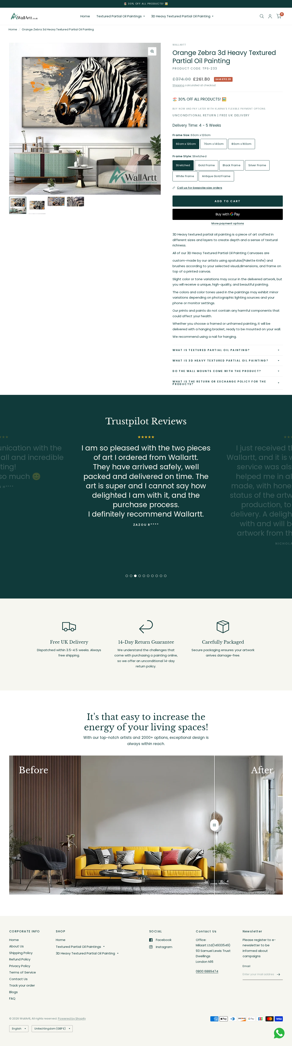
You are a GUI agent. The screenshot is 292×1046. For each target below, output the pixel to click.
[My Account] (270, 16)
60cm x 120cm (186, 144)
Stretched (183, 165)
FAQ (12, 998)
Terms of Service (22, 972)
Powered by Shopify (72, 1018)
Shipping (178, 85)
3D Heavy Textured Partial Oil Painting (180, 16)
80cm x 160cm (241, 144)
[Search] (262, 16)
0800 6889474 (207, 971)
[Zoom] (152, 51)
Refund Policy (19, 959)
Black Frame (231, 165)
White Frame (185, 176)
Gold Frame (206, 165)
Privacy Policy (19, 966)
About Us (16, 946)
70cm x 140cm (214, 144)
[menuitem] (85, 16)
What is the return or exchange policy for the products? (219, 383)
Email (246, 966)
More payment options (227, 223)
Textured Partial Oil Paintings (119, 16)
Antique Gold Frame (216, 176)
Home (85, 16)
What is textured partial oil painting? (211, 350)
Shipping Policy (20, 953)
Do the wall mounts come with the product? (217, 371)
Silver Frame (257, 165)
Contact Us (18, 979)
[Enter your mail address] (278, 974)
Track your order (22, 985)
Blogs (13, 992)
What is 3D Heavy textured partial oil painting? (220, 360)
